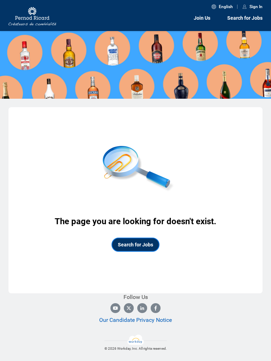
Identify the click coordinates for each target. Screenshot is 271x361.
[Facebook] (156, 308)
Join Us (202, 18)
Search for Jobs (245, 18)
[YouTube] (115, 308)
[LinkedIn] (142, 308)
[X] (129, 308)
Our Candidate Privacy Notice (135, 320)
